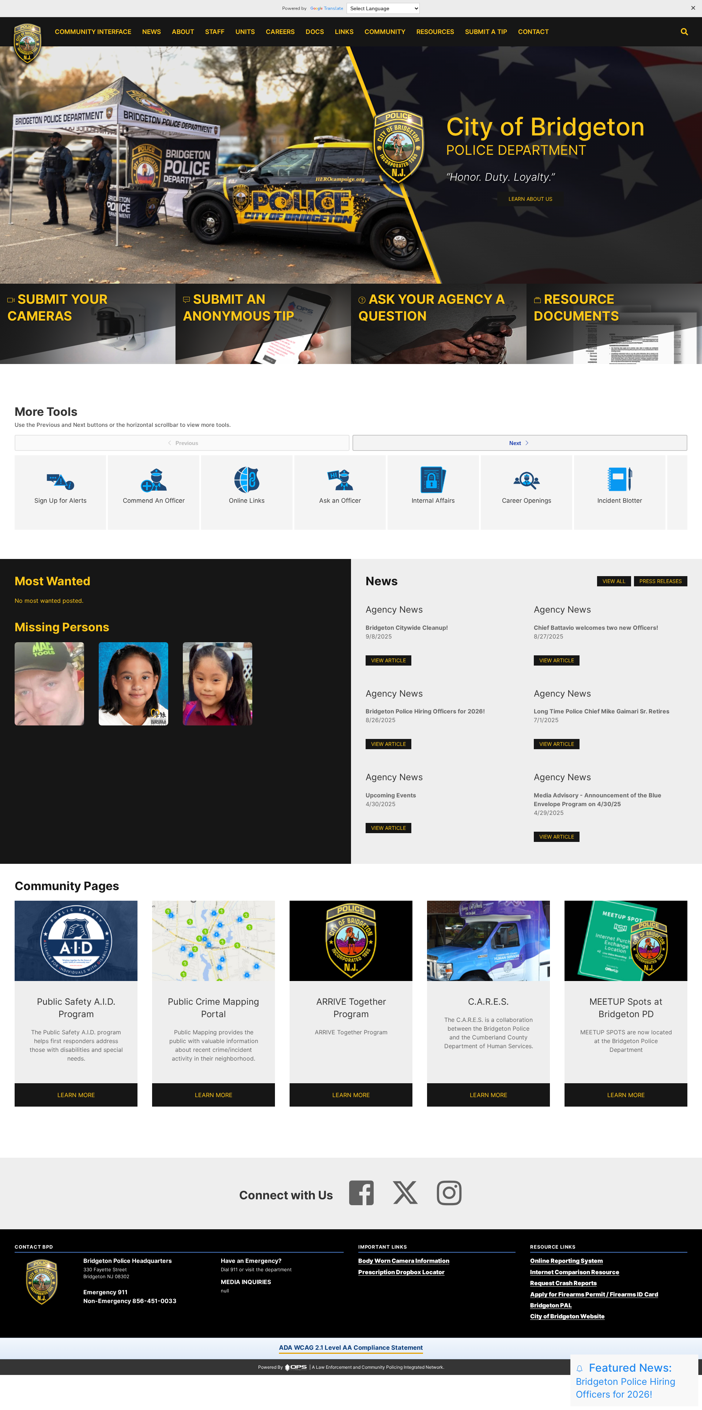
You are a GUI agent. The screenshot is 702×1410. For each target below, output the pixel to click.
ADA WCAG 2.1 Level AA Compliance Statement (351, 1347)
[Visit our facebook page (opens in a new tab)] (361, 1193)
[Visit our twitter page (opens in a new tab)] (405, 1189)
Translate (333, 8)
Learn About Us (530, 199)
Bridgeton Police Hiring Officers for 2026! (625, 1381)
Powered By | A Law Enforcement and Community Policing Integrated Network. (351, 1367)
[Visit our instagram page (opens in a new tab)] (449, 1193)
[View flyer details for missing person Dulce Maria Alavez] (133, 683)
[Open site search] (684, 32)
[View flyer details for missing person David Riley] (49, 683)
